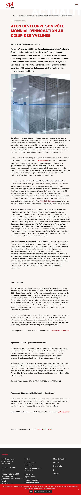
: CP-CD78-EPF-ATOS (44, 429)
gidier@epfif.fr (63, 412)
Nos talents (57, 466)
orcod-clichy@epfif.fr (6, 482)
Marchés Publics (59, 459)
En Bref (27, 459)
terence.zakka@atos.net (60, 331)
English (56, 462)
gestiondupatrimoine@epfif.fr (8, 479)
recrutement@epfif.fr (8, 476)
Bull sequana (43, 160)
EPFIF (10, 4)
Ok (31, 491)
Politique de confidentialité (43, 491)
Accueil (15, 15)
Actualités (21, 15)
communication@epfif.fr (8, 474)
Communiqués (30, 15)
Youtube (56, 474)
